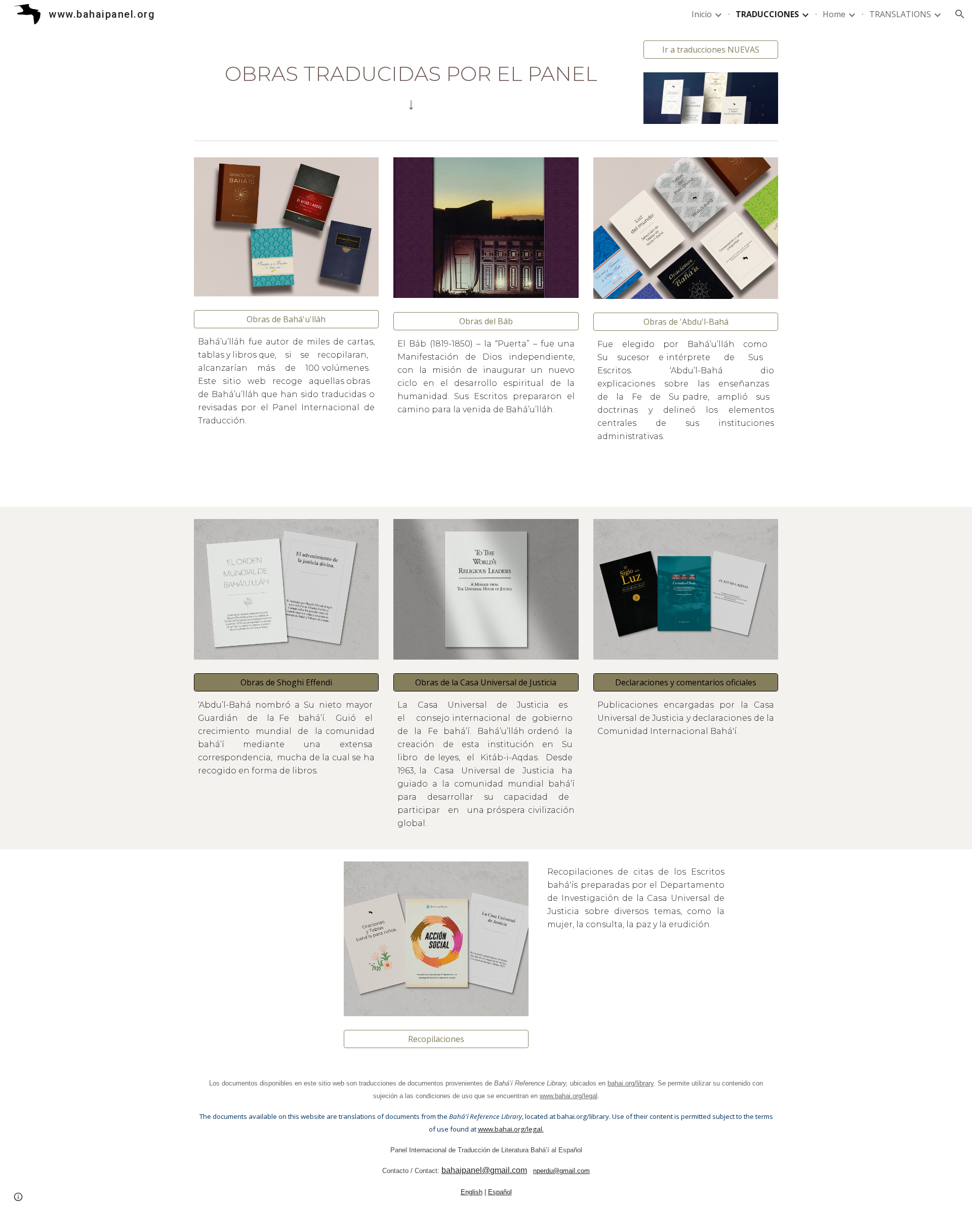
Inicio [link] (702, 14)
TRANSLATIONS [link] (900, 14)
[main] (411, 78)
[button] (960, 14)
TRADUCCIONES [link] (767, 14)
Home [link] (834, 14)
